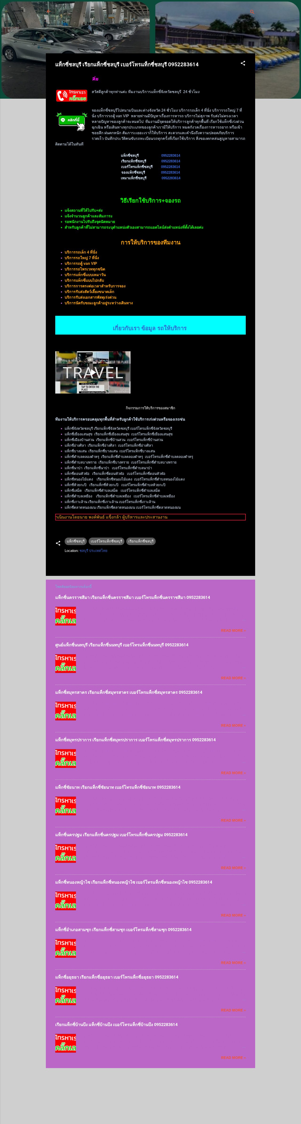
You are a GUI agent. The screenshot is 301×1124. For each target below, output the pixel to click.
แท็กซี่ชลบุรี (76, 541)
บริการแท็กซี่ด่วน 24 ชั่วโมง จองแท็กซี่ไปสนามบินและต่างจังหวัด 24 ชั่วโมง (139, 14)
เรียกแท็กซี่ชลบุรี (141, 541)
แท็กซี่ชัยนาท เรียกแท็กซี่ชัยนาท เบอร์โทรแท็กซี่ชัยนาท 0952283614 (117, 787)
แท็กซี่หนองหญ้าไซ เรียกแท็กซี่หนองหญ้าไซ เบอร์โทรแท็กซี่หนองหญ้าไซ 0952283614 (133, 882)
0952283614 (170, 155)
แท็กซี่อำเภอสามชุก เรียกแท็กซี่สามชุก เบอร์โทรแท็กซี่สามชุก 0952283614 (123, 929)
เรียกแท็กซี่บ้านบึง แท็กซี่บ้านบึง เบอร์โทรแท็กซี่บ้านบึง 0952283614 (116, 1024)
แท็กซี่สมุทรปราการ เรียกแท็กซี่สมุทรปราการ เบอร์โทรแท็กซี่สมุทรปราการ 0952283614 (135, 739)
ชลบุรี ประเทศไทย (93, 551)
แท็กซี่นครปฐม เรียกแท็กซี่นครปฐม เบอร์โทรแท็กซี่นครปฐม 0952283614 (121, 834)
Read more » (233, 630)
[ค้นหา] (252, 13)
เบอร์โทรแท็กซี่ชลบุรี (106, 541)
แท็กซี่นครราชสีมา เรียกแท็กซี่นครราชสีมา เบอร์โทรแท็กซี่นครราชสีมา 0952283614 (132, 597)
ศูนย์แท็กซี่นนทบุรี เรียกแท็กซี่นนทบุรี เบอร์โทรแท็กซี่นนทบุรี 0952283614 (121, 644)
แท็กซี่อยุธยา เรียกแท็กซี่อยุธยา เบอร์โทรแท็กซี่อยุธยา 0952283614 (116, 977)
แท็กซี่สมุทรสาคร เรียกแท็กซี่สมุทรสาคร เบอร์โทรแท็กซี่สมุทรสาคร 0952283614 (128, 692)
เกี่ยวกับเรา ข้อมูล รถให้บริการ (150, 321)
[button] (243, 64)
